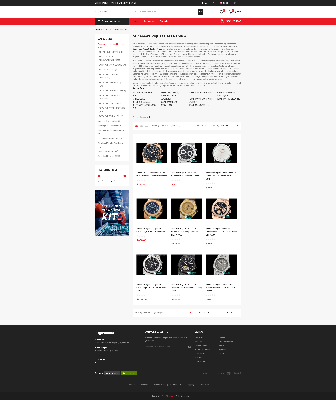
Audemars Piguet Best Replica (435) (111, 46)
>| (236, 313)
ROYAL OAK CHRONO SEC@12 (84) (111, 84)
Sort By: (216, 126)
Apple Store (113, 373)
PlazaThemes (167, 396)
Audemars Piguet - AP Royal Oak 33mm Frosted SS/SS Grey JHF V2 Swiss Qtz (221, 287)
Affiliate (222, 346)
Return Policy (175, 385)
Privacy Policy (201, 346)
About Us (199, 338)
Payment (144, 385)
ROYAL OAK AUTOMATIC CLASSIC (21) (109, 76)
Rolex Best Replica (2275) (109, 156)
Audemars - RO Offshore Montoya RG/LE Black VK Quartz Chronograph (151, 174)
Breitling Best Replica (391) (109, 126)
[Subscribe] (188, 347)
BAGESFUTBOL (101, 12)
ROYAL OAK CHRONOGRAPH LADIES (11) (110, 97)
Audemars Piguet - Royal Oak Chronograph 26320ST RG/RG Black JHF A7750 (221, 232)
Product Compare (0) (142, 117)
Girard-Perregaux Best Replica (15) (111, 132)
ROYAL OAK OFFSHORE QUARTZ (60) (112, 110)
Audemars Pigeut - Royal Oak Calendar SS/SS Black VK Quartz (185, 174)
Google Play (130, 373)
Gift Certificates (226, 342)
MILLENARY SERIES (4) (108, 70)
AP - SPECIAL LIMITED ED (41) (111, 52)
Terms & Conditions (203, 350)
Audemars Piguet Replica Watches (149, 49)
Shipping (198, 342)
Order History (200, 361)
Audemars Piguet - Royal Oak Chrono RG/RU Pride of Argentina (150, 230)
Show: (197, 126)
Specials (222, 350)
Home (97, 29)
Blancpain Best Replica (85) (109, 121)
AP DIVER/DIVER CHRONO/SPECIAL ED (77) (110, 58)
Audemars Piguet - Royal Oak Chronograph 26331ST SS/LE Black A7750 (151, 287)
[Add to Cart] (164, 183)
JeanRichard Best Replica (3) (110, 138)
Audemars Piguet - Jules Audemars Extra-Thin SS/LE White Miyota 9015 (221, 176)
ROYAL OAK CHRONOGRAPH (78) (112, 91)
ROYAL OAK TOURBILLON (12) (111, 116)
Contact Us (200, 353)
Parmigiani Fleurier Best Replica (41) (111, 145)
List (146, 126)
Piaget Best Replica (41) (108, 151)
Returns (222, 353)
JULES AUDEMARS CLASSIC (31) (112, 65)
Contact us (103, 359)
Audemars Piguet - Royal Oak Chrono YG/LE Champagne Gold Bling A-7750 (184, 232)
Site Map (198, 357)
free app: (99, 373)
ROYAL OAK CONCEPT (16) (110, 103)
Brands (222, 338)
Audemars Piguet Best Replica (115, 29)
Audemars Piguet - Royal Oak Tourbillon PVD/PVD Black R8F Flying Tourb (186, 287)
